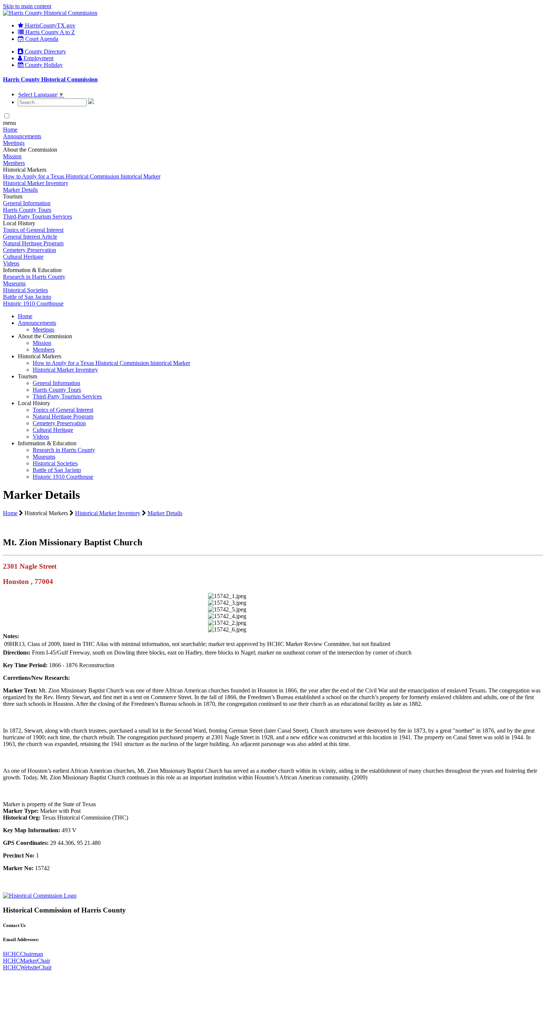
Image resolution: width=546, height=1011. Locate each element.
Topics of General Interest (33, 230)
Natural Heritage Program (33, 243)
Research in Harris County (34, 277)
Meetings (14, 143)
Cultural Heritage (23, 256)
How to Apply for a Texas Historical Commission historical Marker (81, 176)
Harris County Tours (27, 210)
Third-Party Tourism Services (37, 216)
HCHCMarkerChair (26, 960)
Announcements (22, 136)
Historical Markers (39, 356)
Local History (34, 403)
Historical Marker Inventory (35, 183)
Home (10, 129)
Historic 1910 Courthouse (33, 303)
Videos (11, 263)
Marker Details (20, 190)
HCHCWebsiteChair (27, 967)
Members (14, 163)
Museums (14, 283)
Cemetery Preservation (29, 250)
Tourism (27, 376)
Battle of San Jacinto (27, 297)
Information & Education (47, 443)
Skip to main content (27, 6)
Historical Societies (25, 290)
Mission (12, 156)
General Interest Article (30, 236)
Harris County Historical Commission (50, 79)
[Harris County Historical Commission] (50, 13)
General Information (27, 203)
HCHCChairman (23, 954)
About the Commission (45, 336)
